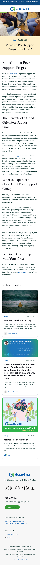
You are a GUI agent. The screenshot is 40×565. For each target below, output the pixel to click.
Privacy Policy (23, 559)
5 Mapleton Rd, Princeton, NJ (16, 523)
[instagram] (12, 488)
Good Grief (12, 73)
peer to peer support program (17, 156)
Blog (14, 40)
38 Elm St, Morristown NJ (14, 521)
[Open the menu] (36, 9)
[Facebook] (17, 488)
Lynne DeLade (13, 392)
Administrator (12, 334)
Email (9, 537)
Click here (21, 2)
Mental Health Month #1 (16, 439)
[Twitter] (22, 488)
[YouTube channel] (33, 488)
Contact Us (16, 559)
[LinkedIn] (7, 488)
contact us (22, 272)
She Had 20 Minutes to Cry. (18, 320)
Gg (9, 455)
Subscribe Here (12, 507)
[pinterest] (27, 488)
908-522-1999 (12, 534)
